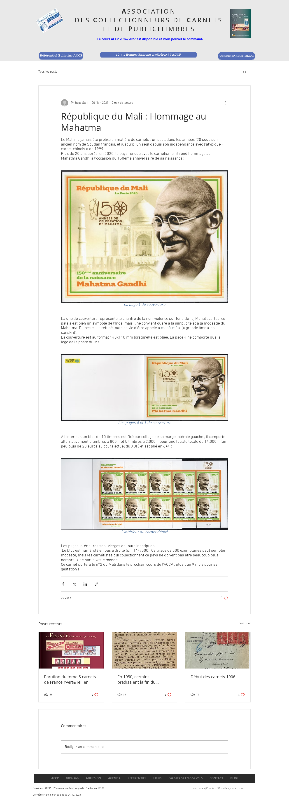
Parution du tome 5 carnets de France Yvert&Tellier (70, 679)
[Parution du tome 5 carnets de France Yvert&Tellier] (71, 650)
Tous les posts (47, 72)
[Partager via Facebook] (63, 584)
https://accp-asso (227, 788)
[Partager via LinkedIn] (85, 584)
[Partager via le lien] (96, 584)
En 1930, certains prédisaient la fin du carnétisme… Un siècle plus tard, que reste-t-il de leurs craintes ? (143, 679)
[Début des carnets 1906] (217, 650)
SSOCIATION (151, 11)
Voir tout (245, 623)
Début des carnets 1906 (213, 676)
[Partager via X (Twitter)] (74, 584)
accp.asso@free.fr (203, 788)
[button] (245, 72)
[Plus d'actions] (225, 103)
